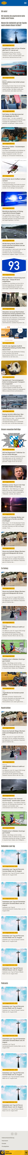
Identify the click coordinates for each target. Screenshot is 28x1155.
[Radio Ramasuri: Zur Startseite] (12, 2)
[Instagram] (16, 1134)
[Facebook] (12, 1134)
